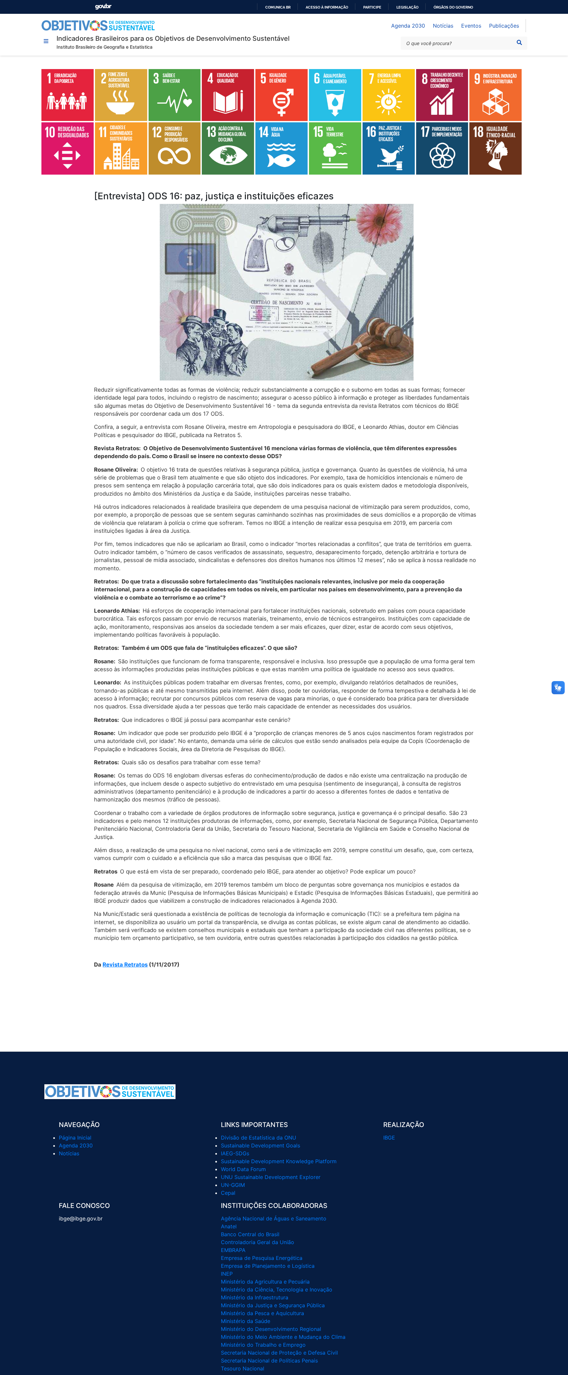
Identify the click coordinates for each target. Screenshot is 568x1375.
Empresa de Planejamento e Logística (268, 1266)
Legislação (407, 7)
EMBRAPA (233, 1250)
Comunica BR (278, 7)
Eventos (471, 25)
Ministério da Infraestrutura (254, 1297)
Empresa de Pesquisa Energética (261, 1258)
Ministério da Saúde (245, 1321)
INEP (227, 1273)
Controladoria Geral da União (257, 1242)
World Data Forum (243, 1169)
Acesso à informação (327, 7)
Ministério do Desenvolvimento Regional (271, 1329)
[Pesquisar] (519, 42)
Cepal (228, 1193)
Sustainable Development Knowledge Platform (279, 1161)
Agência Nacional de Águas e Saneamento (273, 1218)
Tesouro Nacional (242, 1368)
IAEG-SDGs (235, 1153)
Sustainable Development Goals (260, 1145)
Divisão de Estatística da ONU (258, 1137)
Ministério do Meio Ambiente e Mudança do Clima (283, 1337)
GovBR (103, 7)
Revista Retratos (125, 964)
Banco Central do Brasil (250, 1234)
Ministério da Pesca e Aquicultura (262, 1313)
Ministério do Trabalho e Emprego (263, 1344)
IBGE (389, 1137)
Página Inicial (75, 1137)
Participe (372, 7)
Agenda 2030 (408, 25)
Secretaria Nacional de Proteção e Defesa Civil (279, 1352)
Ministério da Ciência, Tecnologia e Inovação (276, 1289)
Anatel (229, 1226)
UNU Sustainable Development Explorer (270, 1177)
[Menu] (46, 41)
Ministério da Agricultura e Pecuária (265, 1281)
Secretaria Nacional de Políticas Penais (269, 1360)
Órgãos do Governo (453, 7)
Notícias (443, 25)
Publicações (504, 25)
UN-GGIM (233, 1185)
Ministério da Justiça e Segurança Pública (273, 1305)
